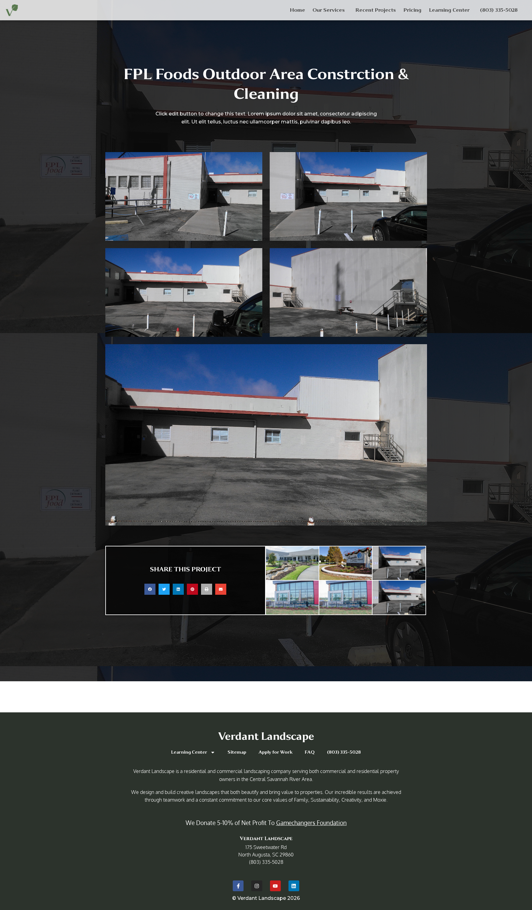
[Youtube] (275, 885)
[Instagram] (256, 885)
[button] (149, 589)
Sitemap (237, 752)
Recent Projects (375, 10)
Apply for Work (275, 752)
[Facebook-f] (238, 885)
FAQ (310, 752)
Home (297, 10)
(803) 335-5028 (499, 10)
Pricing (412, 10)
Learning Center (449, 10)
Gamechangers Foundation (311, 822)
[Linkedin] (293, 885)
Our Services (328, 10)
